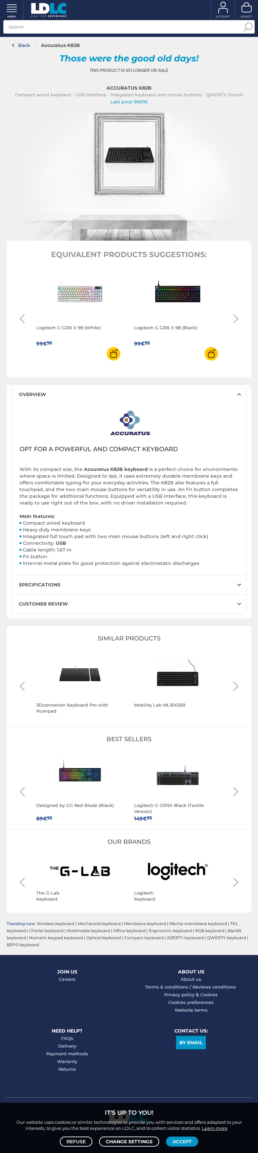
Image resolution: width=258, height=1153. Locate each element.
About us (191, 979)
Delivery (67, 1046)
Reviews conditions (214, 987)
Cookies (209, 994)
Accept (182, 1142)
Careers (67, 979)
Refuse (76, 1142)
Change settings (129, 1142)
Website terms (191, 1010)
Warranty (67, 1061)
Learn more (214, 1128)
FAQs (67, 1038)
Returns (67, 1069)
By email (191, 1043)
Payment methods (67, 1053)
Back (24, 45)
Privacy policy (179, 994)
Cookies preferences (191, 1002)
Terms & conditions (166, 987)
